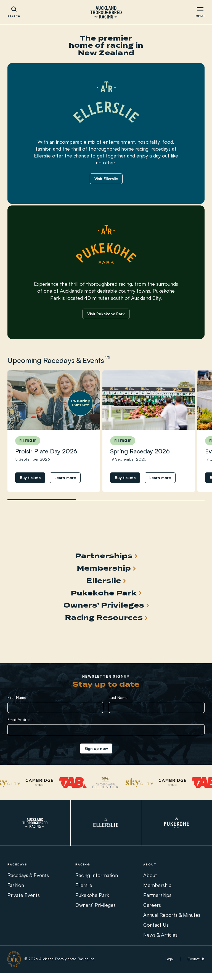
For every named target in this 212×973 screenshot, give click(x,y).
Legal (169, 959)
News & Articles (160, 934)
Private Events (23, 895)
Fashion (15, 885)
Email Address (20, 719)
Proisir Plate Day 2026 (46, 451)
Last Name (118, 697)
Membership (157, 885)
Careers (152, 905)
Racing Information (96, 875)
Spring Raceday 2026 (140, 451)
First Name (16, 697)
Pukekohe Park (92, 895)
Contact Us (156, 924)
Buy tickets (30, 477)
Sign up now (96, 748)
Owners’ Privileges (95, 905)
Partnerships (157, 895)
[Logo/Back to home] (106, 12)
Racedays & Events (28, 875)
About (150, 875)
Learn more (65, 477)
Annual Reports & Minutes (171, 914)
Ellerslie (83, 885)
